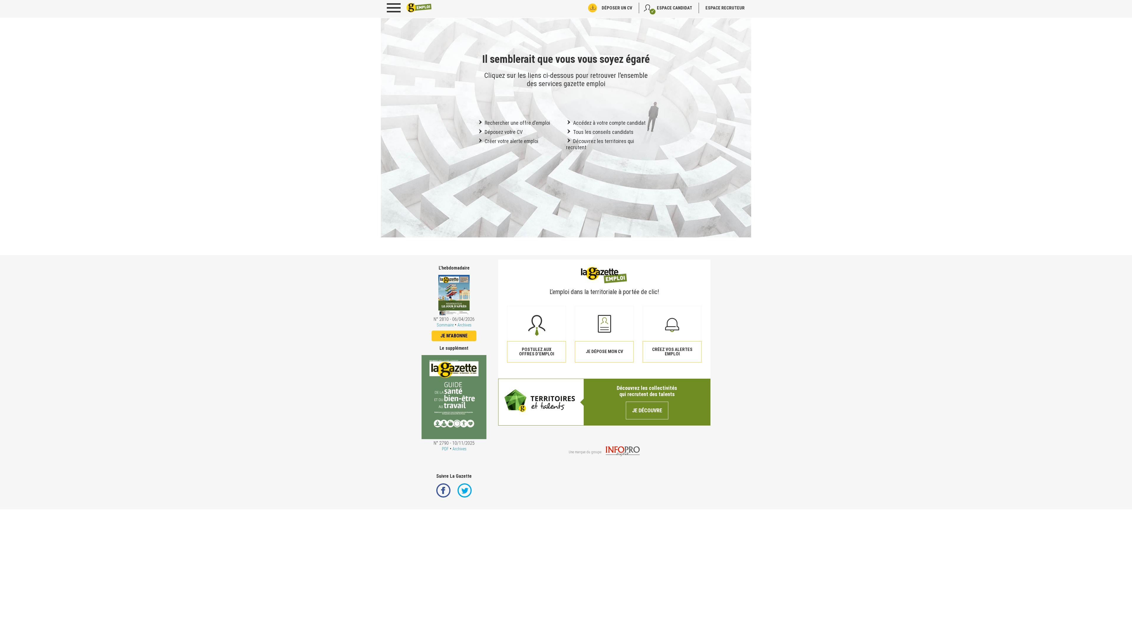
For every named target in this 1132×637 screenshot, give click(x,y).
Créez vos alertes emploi (672, 352)
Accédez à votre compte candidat (609, 123)
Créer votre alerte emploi (510, 141)
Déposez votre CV (503, 132)
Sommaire (445, 325)
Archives (464, 325)
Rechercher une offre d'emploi (516, 123)
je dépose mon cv (604, 351)
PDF (445, 448)
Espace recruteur (725, 8)
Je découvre (647, 410)
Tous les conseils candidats (603, 132)
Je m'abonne (454, 336)
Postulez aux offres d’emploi (536, 352)
